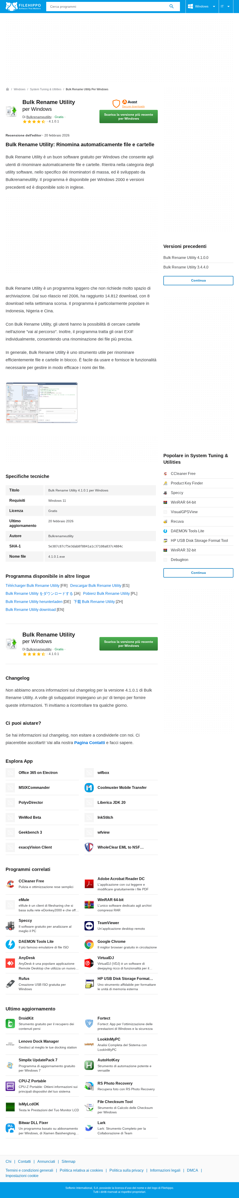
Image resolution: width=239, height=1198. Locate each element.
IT (222, 6)
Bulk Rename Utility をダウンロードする (39, 594)
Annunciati (46, 1161)
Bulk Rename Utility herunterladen (34, 602)
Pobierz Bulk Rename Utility (106, 594)
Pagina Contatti (89, 742)
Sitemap (68, 1161)
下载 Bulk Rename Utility (94, 602)
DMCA (192, 1170)
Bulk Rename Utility (48, 637)
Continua (198, 280)
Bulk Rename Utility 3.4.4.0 (185, 267)
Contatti (24, 1161)
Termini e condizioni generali (29, 1170)
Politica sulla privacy (126, 1170)
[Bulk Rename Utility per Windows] (11, 111)
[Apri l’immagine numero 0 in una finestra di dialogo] (42, 403)
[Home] (7, 89)
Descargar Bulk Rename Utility (95, 586)
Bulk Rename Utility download (31, 610)
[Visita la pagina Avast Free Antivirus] (128, 104)
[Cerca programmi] (171, 6)
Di (37, 117)
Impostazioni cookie (22, 1176)
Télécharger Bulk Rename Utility (33, 586)
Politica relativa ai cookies (81, 1170)
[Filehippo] (23, 6)
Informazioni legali (165, 1170)
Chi (8, 1161)
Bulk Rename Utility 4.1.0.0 (185, 258)
